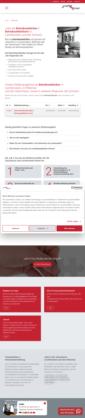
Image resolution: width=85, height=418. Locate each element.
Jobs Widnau (49, 382)
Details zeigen (72, 221)
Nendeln (56, 1)
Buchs (63, 1)
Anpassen (41, 228)
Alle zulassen (69, 228)
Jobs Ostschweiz (61, 376)
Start (7, 20)
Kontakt (77, 1)
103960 (9, 111)
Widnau (69, 1)
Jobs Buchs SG (64, 379)
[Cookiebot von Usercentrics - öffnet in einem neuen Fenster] (72, 188)
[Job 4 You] (70, 7)
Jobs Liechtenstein (51, 379)
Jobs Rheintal (49, 376)
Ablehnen (15, 228)
